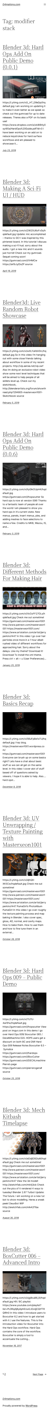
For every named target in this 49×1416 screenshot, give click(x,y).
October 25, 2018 (11, 1078)
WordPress (31, 1405)
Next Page (39, 1374)
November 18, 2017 (12, 1345)
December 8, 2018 (12, 786)
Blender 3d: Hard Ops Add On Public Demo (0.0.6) (23, 444)
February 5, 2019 (11, 402)
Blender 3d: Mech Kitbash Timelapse (24, 1116)
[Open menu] (44, 4)
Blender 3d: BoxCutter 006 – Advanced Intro (22, 1256)
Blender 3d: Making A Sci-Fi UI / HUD (22, 188)
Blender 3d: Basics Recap (18, 700)
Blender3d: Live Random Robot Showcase (22, 309)
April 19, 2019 (9, 270)
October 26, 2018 (11, 939)
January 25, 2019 (11, 665)
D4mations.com (11, 4)
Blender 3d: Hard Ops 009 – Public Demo (23, 977)
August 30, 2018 (11, 1217)
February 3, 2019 (11, 533)
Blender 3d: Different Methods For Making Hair (24, 572)
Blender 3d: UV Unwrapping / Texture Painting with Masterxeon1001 (23, 831)
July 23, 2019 (9, 150)
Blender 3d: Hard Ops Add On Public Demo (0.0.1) (23, 57)
